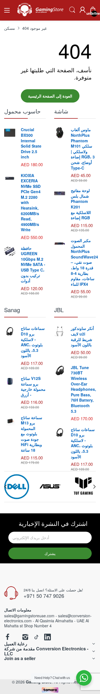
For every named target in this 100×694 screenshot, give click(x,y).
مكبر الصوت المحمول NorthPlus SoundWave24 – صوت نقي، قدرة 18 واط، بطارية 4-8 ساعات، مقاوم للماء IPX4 (84, 262)
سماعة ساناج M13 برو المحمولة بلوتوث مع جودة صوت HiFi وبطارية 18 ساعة (31, 434)
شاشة (61, 111)
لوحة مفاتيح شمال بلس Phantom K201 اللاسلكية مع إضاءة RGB (81, 204)
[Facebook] (7, 637)
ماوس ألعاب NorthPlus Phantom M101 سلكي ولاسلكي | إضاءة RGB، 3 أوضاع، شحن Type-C (83, 148)
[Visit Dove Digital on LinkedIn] (47, 637)
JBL (59, 310)
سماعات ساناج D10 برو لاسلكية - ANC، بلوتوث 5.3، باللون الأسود (33, 341)
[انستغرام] (25, 637)
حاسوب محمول (22, 111)
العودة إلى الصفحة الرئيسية (50, 96)
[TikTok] (36, 637)
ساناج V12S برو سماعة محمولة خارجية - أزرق (33, 386)
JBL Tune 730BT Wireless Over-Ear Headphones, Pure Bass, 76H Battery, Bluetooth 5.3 (83, 389)
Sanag (12, 310)
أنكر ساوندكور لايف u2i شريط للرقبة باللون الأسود (82, 336)
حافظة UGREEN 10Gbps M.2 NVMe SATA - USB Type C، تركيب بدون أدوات (33, 264)
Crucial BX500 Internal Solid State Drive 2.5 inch (31, 143)
